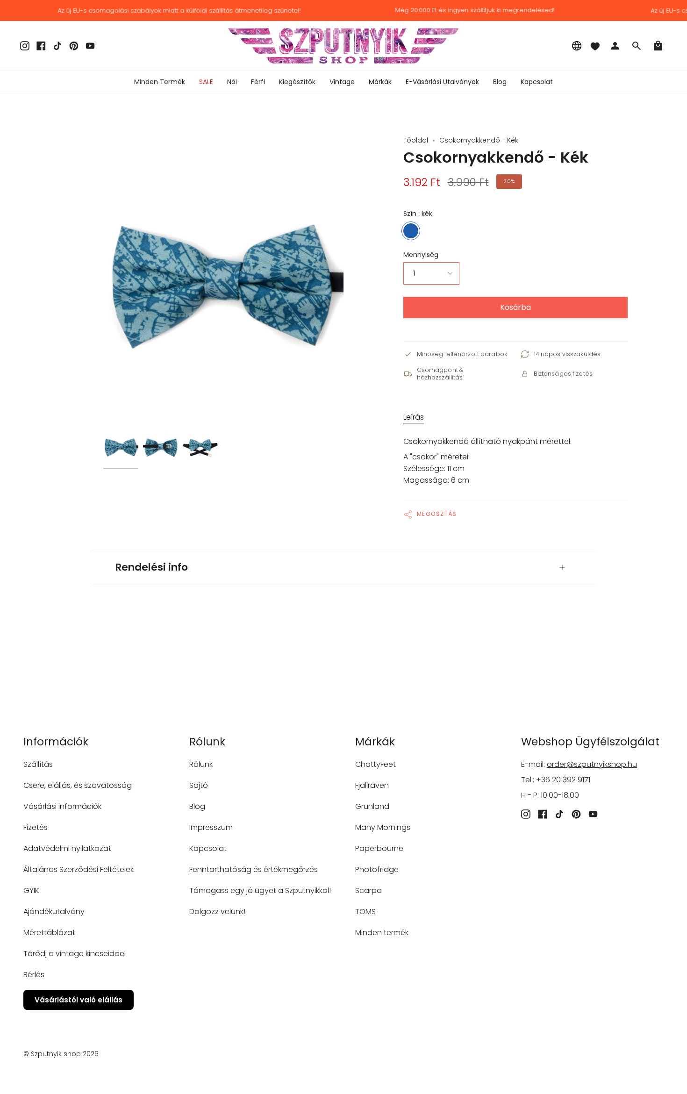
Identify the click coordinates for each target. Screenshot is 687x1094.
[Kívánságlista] (595, 46)
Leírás (413, 417)
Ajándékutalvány (54, 911)
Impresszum (211, 827)
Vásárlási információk (62, 806)
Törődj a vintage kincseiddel (74, 953)
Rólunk (201, 764)
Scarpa (368, 890)
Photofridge (377, 869)
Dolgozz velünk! (217, 911)
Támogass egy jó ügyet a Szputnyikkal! (260, 890)
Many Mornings (382, 827)
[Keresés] (636, 46)
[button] (232, 82)
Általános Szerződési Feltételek (78, 869)
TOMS (365, 911)
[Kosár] (658, 46)
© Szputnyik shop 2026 (61, 1053)
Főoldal (415, 140)
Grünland (372, 806)
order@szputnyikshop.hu (592, 764)
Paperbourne (379, 848)
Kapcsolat (208, 848)
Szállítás (38, 764)
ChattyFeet (375, 764)
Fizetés (35, 827)
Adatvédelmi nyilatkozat (67, 848)
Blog (197, 806)
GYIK (31, 890)
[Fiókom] (615, 46)
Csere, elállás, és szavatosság (77, 785)
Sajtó (198, 785)
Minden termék (381, 932)
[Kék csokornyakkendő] (120, 446)
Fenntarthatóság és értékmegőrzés (253, 869)
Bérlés (33, 974)
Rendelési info (151, 567)
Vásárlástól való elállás (78, 1000)
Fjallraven (372, 785)
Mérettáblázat (49, 932)
